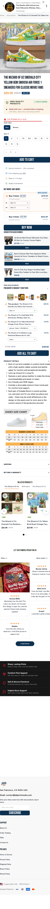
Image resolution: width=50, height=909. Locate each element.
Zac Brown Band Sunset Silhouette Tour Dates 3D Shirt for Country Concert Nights (31, 239)
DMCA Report (24, 884)
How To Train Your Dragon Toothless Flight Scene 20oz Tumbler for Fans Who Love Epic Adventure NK (30, 271)
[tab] (21, 69)
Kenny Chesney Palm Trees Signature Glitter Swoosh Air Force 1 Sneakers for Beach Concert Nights (31, 255)
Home (2, 15)
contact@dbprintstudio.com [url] (19, 795)
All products (11, 15)
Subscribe (15, 813)
